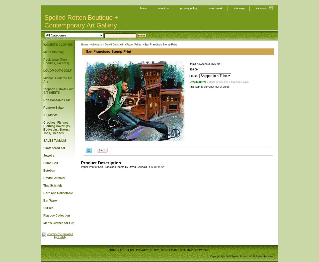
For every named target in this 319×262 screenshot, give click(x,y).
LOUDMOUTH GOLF (57, 70)
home (143, 8)
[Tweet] (89, 152)
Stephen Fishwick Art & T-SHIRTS (58, 90)
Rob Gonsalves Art (56, 100)
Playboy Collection (56, 215)
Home (84, 44)
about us (163, 8)
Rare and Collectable (58, 193)
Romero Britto (53, 107)
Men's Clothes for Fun (58, 223)
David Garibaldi (114, 44)
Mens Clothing (53, 52)
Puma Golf (50, 163)
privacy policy (189, 8)
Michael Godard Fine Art (57, 79)
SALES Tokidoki (54, 140)
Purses (48, 208)
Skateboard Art (54, 148)
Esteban (49, 170)
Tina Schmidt (52, 185)
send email (216, 8)
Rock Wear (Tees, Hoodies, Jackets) (56, 61)
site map (239, 8)
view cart (261, 8)
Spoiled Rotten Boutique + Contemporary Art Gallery (81, 21)
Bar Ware (50, 200)
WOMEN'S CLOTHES (58, 44)
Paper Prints (133, 44)
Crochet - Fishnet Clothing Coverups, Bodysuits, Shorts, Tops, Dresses (57, 128)
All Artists (96, 44)
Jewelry (49, 155)
